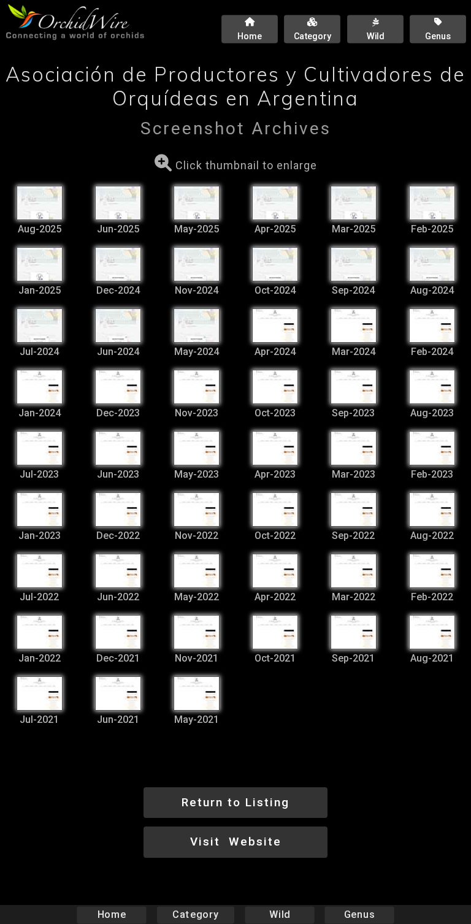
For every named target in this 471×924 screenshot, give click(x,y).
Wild (279, 914)
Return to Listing (235, 802)
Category (195, 914)
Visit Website (235, 841)
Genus (359, 914)
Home (112, 914)
